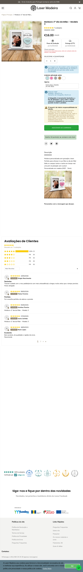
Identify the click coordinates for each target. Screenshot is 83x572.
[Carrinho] (79, 8)
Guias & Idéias (57, 546)
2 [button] (40, 341)
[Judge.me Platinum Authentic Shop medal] (38, 473)
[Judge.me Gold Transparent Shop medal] (56, 473)
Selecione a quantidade (54, 56)
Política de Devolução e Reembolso (19, 528)
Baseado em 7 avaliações (12, 247)
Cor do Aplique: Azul (53, 75)
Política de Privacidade (19, 536)
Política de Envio (17, 540)
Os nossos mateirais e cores (60, 538)
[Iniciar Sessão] (75, 8)
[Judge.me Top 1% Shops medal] (65, 473)
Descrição (48, 152)
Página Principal (7, 15)
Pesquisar (56, 534)
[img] (15, 276)
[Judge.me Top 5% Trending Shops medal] (74, 473)
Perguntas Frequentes (19, 543)
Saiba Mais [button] (47, 568)
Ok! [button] (72, 566)
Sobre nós (56, 531)
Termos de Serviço (18, 533)
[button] (3, 8)
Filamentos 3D (58, 543)
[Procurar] (71, 8)
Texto (46, 82)
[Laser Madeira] (41, 8)
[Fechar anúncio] (79, 2)
